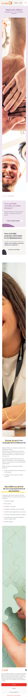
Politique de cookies (10, 695)
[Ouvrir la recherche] (21, 2)
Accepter (14, 684)
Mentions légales (17, 695)
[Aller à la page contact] (15, 2)
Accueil (5, 195)
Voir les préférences (14, 692)
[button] (26, 670)
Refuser (14, 688)
